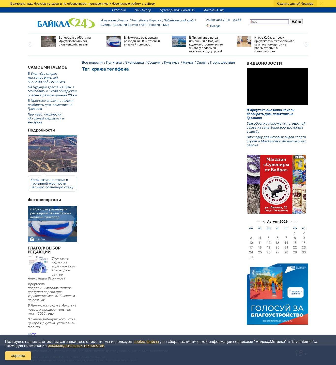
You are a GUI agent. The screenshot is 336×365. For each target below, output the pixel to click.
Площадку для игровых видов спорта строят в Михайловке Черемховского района (276, 141)
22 (295, 247)
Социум (154, 62)
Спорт (202, 62)
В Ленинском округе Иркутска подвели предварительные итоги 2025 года (52, 309)
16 (303, 243)
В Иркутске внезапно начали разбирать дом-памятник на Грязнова (51, 105)
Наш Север (143, 10)
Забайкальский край (179, 20)
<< (258, 221)
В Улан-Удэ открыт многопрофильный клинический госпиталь (46, 78)
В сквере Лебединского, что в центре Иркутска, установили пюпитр (52, 323)
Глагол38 (119, 10)
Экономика (134, 62)
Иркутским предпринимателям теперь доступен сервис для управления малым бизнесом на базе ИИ (51, 292)
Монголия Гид (213, 10)
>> (296, 221)
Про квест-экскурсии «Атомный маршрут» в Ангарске (46, 118)
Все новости (92, 62)
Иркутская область (114, 20)
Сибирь (106, 25)
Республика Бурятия (146, 20)
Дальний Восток (126, 25)
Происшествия (222, 62)
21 (286, 247)
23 (304, 247)
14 (286, 243)
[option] (70, 41)
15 (295, 243)
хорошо (18, 355)
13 (277, 243)
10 (251, 243)
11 (260, 243)
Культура (171, 62)
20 (277, 247)
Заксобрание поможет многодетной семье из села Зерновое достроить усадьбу (276, 127)
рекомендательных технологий (76, 345)
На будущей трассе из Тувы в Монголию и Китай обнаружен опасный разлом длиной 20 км (52, 91)
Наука (188, 62)
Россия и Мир (159, 25)
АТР (143, 25)
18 (260, 247)
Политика (114, 62)
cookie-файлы (146, 341)
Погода (215, 26)
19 (268, 247)
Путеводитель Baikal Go (177, 10)
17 (251, 247)
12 (268, 243)
